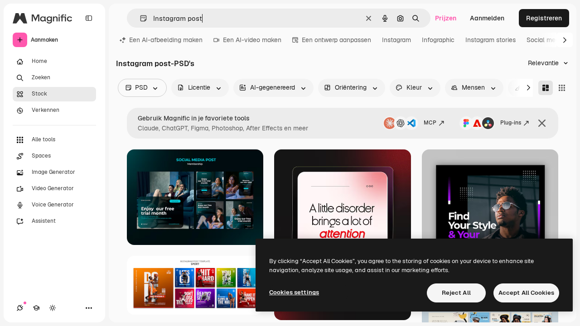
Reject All (456, 293)
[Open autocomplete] (139, 18)
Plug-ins (510, 122)
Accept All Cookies (526, 293)
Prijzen (445, 18)
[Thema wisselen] (52, 308)
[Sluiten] (541, 123)
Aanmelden (487, 18)
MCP (430, 122)
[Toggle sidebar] (89, 18)
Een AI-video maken (252, 40)
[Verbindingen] (20, 308)
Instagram (396, 40)
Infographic (438, 40)
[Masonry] (545, 88)
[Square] (562, 88)
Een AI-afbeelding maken (166, 40)
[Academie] (36, 308)
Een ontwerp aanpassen (336, 40)
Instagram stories (490, 40)
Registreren (544, 18)
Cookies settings (294, 292)
